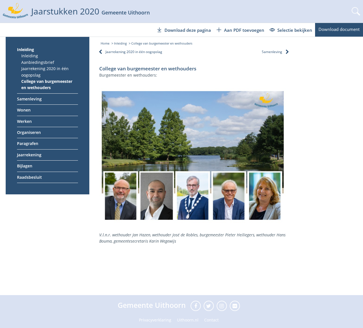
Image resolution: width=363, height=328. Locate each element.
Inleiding (25, 49)
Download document (339, 29)
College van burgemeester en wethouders (46, 84)
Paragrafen (27, 143)
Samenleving (29, 99)
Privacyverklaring (155, 320)
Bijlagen (24, 166)
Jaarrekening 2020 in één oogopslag (45, 71)
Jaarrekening (29, 154)
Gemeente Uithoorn (153, 305)
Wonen (24, 110)
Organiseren (29, 132)
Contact (211, 320)
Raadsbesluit (29, 177)
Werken (24, 121)
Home (105, 43)
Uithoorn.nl (188, 320)
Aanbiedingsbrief (37, 62)
